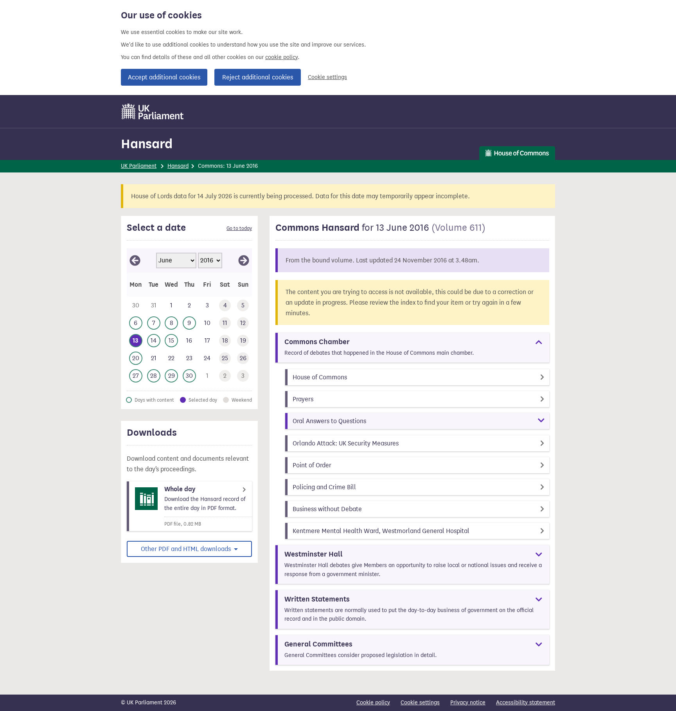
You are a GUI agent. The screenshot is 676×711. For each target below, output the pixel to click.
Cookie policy (373, 702)
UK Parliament (138, 166)
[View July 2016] (244, 260)
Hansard (147, 144)
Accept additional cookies (164, 77)
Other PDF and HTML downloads (186, 549)
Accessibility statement (525, 702)
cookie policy (281, 57)
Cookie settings (327, 77)
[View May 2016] (135, 260)
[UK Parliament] (153, 111)
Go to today (239, 228)
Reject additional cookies (257, 77)
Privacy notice (467, 702)
